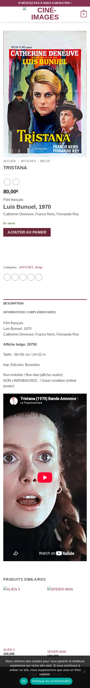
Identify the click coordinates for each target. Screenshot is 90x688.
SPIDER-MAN (56, 651)
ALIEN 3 (9, 649)
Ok (24, 681)
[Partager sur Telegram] (38, 277)
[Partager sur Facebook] (15, 277)
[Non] (84, 673)
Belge (45, 161)
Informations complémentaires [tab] (29, 312)
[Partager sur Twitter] (23, 277)
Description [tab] (13, 303)
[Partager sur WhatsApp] (7, 277)
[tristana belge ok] (45, 94)
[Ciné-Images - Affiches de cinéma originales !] (45, 14)
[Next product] (7, 182)
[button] (6, 14)
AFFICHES (28, 161)
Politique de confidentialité (51, 681)
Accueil (9, 161)
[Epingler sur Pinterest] (31, 277)
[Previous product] (15, 182)
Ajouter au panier (27, 232)
